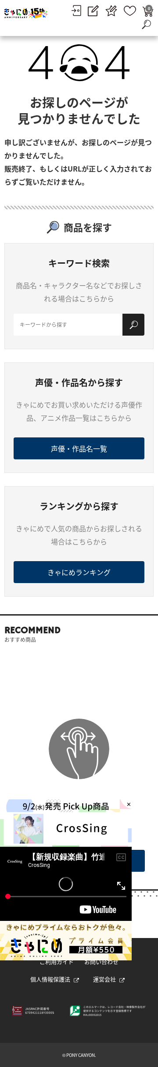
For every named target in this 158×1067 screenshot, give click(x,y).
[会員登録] (93, 10)
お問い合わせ (101, 961)
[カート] (148, 11)
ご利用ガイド (57, 961)
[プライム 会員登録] (111, 11)
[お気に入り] (130, 11)
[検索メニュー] (146, 24)
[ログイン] (76, 10)
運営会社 (104, 979)
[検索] (133, 325)
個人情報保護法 (50, 979)
